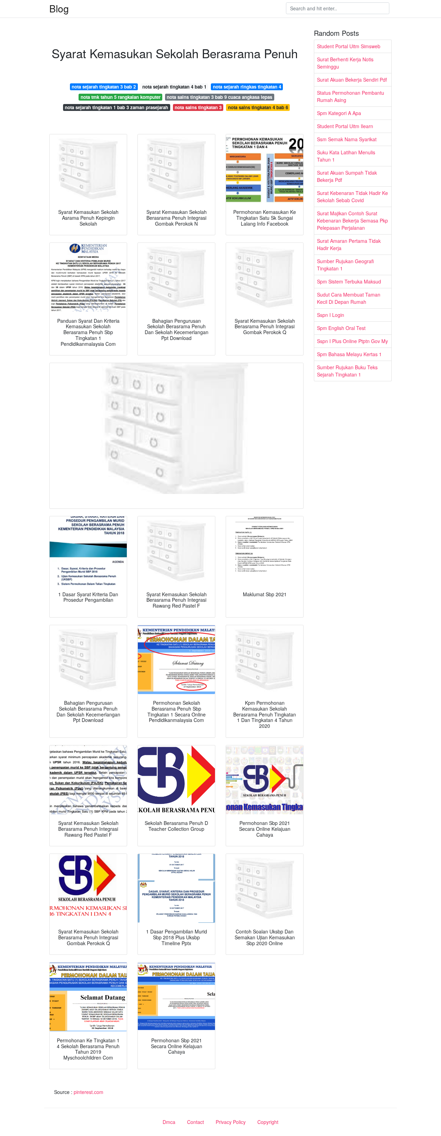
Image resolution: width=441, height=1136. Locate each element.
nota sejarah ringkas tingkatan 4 (247, 86)
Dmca (169, 1121)
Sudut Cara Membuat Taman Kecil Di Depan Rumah (348, 298)
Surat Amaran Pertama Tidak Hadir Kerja (349, 244)
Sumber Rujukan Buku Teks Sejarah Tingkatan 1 (347, 371)
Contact (195, 1121)
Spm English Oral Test (341, 327)
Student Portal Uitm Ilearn (345, 126)
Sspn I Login (330, 314)
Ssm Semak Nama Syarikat (347, 139)
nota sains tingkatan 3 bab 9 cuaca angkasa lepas (219, 97)
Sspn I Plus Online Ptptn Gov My (352, 341)
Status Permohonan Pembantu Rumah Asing (350, 96)
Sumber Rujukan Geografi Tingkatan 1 (345, 265)
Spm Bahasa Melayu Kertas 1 (349, 354)
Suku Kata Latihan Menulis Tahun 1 (346, 156)
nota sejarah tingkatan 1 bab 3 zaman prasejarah (116, 107)
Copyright (267, 1121)
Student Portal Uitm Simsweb (348, 46)
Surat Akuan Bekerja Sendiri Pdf (352, 79)
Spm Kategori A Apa (339, 113)
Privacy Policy (231, 1121)
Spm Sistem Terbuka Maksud (349, 281)
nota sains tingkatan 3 (198, 107)
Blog (59, 8)
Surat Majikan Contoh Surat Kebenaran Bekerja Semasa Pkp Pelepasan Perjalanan (352, 220)
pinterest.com (88, 1091)
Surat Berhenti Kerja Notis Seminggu (345, 63)
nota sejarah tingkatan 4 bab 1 (174, 86)
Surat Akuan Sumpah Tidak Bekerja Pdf (347, 176)
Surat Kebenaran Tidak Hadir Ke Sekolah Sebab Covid (352, 196)
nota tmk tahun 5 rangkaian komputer (121, 97)
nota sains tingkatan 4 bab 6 (258, 107)
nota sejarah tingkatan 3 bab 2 (104, 86)
